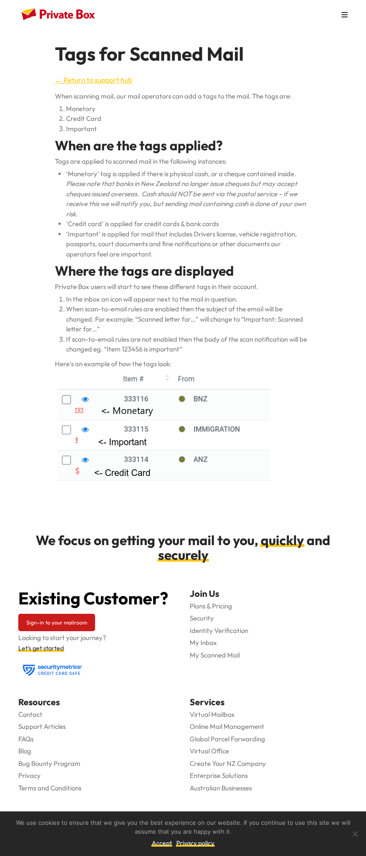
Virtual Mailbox (212, 714)
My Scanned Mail (215, 655)
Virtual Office (209, 751)
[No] (354, 833)
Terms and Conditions (49, 788)
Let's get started (41, 648)
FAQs (25, 739)
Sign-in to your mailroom (56, 622)
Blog (24, 751)
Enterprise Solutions (219, 775)
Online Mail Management (227, 726)
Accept (162, 843)
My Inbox (203, 642)
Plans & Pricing (211, 606)
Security (202, 618)
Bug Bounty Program (49, 763)
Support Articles (42, 726)
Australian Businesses (221, 788)
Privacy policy (195, 843)
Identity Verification (219, 630)
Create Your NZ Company (228, 763)
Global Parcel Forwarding (227, 739)
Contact (30, 714)
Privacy (29, 775)
